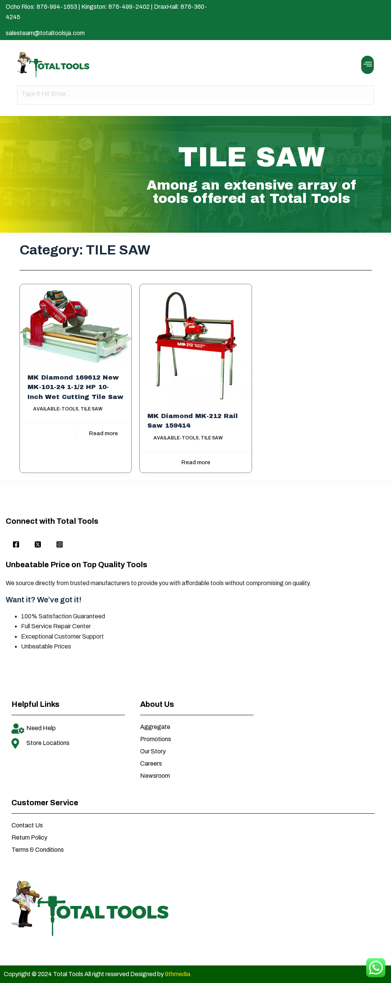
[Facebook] (16, 545)
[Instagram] (59, 545)
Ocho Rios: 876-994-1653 (41, 6)
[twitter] (37, 545)
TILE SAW (91, 409)
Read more (103, 433)
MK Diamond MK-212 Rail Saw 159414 (192, 421)
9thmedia (177, 974)
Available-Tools (55, 409)
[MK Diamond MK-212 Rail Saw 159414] (195, 345)
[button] (367, 65)
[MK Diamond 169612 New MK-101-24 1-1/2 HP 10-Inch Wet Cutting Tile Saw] (75, 326)
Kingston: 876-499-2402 (115, 6)
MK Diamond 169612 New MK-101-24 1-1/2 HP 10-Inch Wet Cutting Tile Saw (75, 387)
